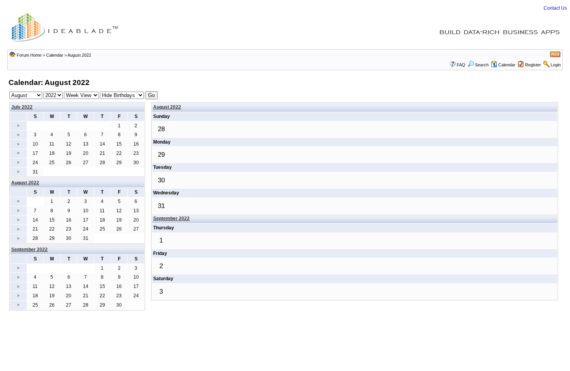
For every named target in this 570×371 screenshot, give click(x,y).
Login (556, 64)
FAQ (461, 64)
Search (482, 64)
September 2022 (171, 218)
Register (533, 64)
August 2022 (167, 107)
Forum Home (29, 55)
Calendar (54, 55)
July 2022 (22, 107)
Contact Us (555, 8)
